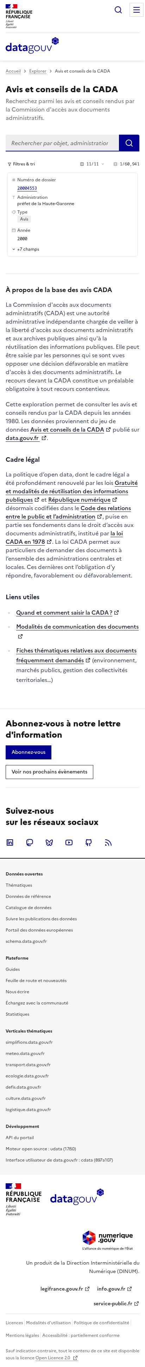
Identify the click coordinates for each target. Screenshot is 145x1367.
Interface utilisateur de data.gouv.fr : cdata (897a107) (59, 1160)
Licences (14, 1323)
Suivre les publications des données (41, 919)
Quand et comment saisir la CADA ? (64, 612)
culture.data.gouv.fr (26, 1098)
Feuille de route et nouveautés (36, 980)
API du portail (20, 1138)
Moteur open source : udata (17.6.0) (41, 1149)
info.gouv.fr (111, 1289)
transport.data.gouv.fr (28, 1065)
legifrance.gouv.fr (61, 1289)
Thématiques (19, 885)
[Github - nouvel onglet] (89, 842)
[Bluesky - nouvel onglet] (49, 842)
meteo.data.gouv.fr (25, 1053)
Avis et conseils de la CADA (67, 429)
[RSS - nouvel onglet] (108, 842)
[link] (28, 752)
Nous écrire (17, 992)
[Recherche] (118, 10)
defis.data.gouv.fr (23, 1087)
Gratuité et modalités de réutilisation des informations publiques (72, 491)
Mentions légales (22, 1335)
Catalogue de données (28, 908)
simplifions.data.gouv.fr (29, 1042)
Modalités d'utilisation (48, 1323)
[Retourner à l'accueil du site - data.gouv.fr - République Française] (76, 1199)
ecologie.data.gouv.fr (27, 1076)
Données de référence (28, 896)
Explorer (37, 71)
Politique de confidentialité (101, 1323)
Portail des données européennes (39, 930)
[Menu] (137, 10)
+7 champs (28, 249)
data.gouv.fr (23, 438)
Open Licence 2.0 (53, 1358)
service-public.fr (113, 1303)
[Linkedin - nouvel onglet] (10, 842)
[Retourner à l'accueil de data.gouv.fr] (32, 46)
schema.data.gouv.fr (26, 941)
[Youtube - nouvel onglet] (69, 842)
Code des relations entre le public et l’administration (68, 512)
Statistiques (17, 1014)
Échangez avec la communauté (37, 1003)
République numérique (79, 499)
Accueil (13, 71)
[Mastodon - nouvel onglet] (30, 842)
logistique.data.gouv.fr (28, 1110)
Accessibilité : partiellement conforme (81, 1335)
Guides (13, 969)
